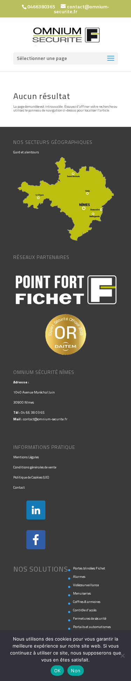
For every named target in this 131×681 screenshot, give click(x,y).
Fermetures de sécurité (89, 618)
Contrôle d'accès (84, 610)
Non (75, 670)
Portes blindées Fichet (89, 568)
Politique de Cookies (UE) (31, 477)
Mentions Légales (26, 457)
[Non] (122, 655)
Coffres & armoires (86, 601)
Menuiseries (82, 593)
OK (57, 670)
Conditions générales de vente (34, 467)
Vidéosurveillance (86, 585)
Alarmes (79, 576)
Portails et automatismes (92, 626)
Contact (19, 487)
